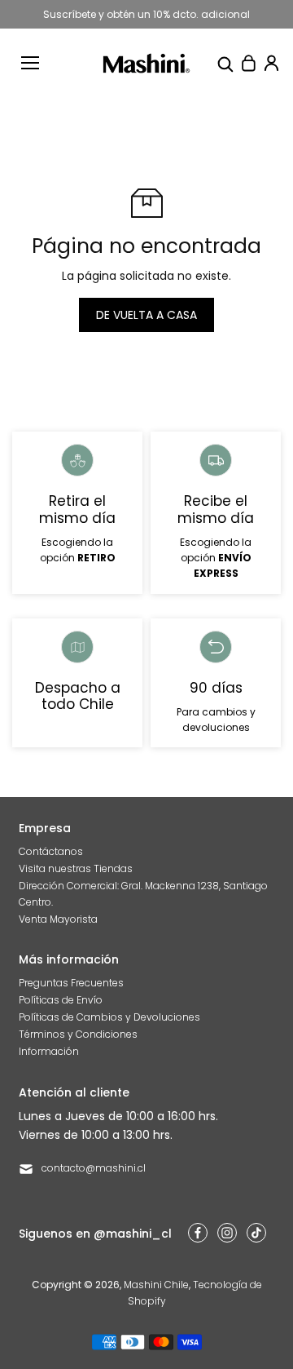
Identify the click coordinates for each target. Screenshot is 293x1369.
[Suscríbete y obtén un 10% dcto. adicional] (146, 14)
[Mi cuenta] (271, 63)
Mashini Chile (156, 1284)
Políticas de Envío (61, 1000)
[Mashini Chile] (147, 63)
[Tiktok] (256, 1233)
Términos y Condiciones (78, 1034)
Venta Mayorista (58, 919)
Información (49, 1051)
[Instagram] (227, 1233)
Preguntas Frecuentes (71, 983)
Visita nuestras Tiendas (76, 868)
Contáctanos (51, 851)
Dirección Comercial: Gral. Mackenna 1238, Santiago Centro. (143, 893)
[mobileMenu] (30, 63)
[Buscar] (225, 63)
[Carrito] (248, 63)
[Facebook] (198, 1233)
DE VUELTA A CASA (146, 315)
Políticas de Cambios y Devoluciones (109, 1017)
